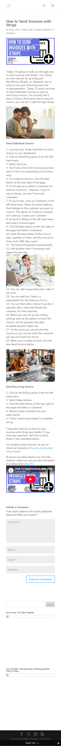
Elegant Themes (30, 738)
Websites (47, 29)
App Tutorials (35, 29)
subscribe (28, 464)
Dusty (11, 29)
